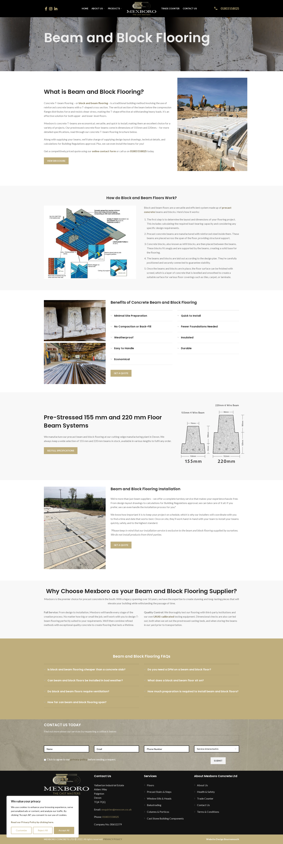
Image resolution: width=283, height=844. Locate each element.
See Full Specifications (60, 450)
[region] (43, 816)
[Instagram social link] (50, 8)
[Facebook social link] (46, 8)
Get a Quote (121, 373)
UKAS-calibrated (163, 616)
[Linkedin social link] (55, 8)
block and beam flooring (93, 103)
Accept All (64, 830)
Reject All (43, 830)
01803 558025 (230, 8)
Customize (21, 830)
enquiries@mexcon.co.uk (116, 809)
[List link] (166, 785)
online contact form (104, 151)
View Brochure (56, 161)
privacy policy (78, 759)
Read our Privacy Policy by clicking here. (32, 822)
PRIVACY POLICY (112, 839)
